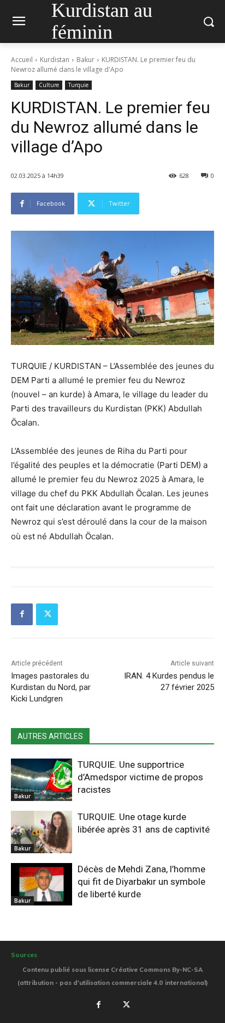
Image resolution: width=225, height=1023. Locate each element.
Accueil (22, 59)
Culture (49, 85)
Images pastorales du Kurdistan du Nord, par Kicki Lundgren (51, 687)
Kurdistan (54, 59)
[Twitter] (47, 614)
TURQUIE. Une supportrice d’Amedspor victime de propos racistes (140, 777)
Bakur (85, 59)
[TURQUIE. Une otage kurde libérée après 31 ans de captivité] (41, 832)
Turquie (78, 85)
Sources (24, 955)
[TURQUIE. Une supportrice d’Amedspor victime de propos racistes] (41, 780)
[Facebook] (22, 614)
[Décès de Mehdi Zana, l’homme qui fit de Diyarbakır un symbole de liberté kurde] (41, 884)
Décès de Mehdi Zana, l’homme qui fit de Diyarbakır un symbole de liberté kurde (141, 881)
